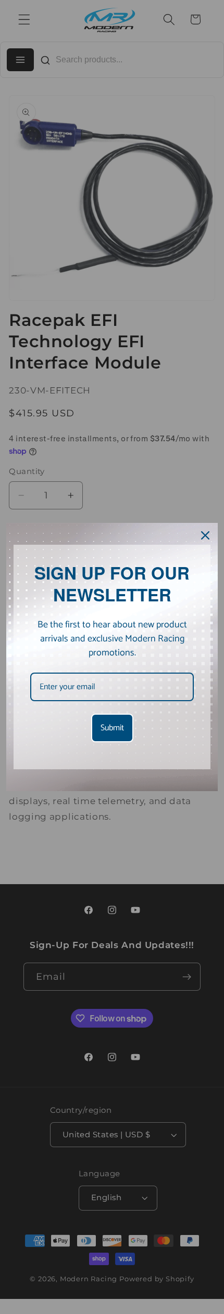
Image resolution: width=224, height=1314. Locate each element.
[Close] (205, 535)
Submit (112, 728)
